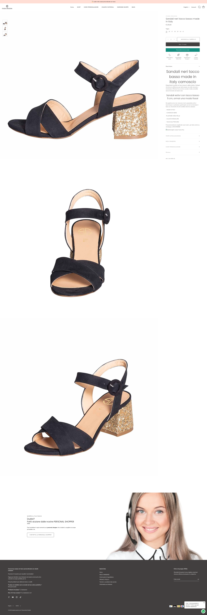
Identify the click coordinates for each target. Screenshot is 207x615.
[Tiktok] (20, 597)
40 (180, 31)
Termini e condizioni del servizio (108, 582)
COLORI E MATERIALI (108, 7)
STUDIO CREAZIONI (171, 16)
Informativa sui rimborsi (106, 584)
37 (172, 31)
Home (72, 7)
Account (193, 7)
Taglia (167, 28)
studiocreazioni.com (16, 610)
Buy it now (183, 44)
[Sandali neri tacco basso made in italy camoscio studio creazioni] (5, 22)
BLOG (133, 7)
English (186, 7)
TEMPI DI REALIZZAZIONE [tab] (173, 136)
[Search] (199, 7)
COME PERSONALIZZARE (91, 7)
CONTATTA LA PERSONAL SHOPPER (40, 535)
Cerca (101, 572)
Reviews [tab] (168, 152)
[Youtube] (13, 597)
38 (175, 31)
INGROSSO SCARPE (122, 7)
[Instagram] (16, 597)
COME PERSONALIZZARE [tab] (173, 147)
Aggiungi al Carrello (188, 39)
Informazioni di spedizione (107, 577)
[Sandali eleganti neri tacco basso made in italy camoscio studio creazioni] (5, 34)
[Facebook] (9, 597)
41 (183, 31)
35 (166, 31)
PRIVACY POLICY (104, 579)
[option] (5, 23)
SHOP (79, 7)
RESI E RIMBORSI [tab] (171, 141)
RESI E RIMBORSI (104, 574)
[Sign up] (198, 579)
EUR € (17, 606)
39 (177, 31)
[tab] (183, 101)
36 (169, 31)
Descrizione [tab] (169, 66)
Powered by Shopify (26, 610)
